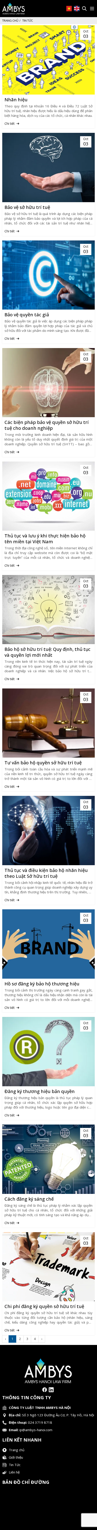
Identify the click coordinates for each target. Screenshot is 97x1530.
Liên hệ (14, 1472)
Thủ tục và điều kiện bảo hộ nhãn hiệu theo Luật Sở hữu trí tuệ (46, 873)
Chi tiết (10, 123)
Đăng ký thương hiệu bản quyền (40, 1091)
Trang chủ (10, 20)
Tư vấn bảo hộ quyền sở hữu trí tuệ (43, 763)
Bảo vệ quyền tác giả (27, 315)
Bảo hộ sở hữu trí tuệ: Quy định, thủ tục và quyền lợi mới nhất (47, 652)
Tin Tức (15, 1464)
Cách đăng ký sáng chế (29, 1199)
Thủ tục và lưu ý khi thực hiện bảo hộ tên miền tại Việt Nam (45, 539)
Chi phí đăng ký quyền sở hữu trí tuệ (44, 1306)
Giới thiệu (16, 1457)
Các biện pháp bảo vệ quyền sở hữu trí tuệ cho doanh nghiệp (47, 425)
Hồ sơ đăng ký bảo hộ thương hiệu (42, 984)
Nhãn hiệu (16, 100)
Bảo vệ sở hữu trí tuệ (27, 207)
